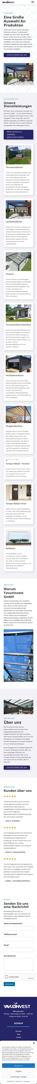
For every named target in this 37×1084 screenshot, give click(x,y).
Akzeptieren (18, 1066)
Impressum (27, 1081)
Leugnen (19, 1071)
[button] (34, 1043)
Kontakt (18, 1037)
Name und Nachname (13, 924)
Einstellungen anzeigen (18, 1077)
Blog (18, 1034)
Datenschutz (19, 1081)
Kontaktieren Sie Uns (17, 55)
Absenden (9, 984)
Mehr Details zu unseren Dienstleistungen (15, 134)
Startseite (18, 1031)
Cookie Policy (10, 1081)
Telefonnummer (10, 934)
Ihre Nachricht (10, 956)
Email (7, 945)
